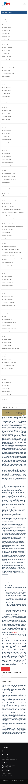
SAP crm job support (6, 90)
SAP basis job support (7, 47)
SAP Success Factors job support (9, 167)
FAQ (3, 750)
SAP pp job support (6, 21)
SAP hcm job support (6, 59)
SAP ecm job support (6, 159)
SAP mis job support (6, 79)
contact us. (14, 632)
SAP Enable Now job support (8, 255)
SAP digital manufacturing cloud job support (11, 252)
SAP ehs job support (6, 30)
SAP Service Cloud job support (8, 173)
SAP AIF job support (6, 203)
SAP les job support (6, 87)
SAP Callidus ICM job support (8, 206)
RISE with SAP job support (7, 368)
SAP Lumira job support (7, 319)
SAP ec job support (6, 93)
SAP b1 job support (6, 150)
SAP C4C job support (6, 379)
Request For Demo (6, 675)
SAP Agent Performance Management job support (13, 212)
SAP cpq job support (6, 185)
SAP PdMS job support (7, 331)
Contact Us (5, 767)
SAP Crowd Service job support (8, 302)
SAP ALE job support (6, 339)
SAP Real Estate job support (8, 162)
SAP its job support (6, 119)
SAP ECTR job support (7, 240)
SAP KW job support (6, 351)
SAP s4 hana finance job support (9, 64)
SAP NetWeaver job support (8, 73)
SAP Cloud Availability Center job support (10, 348)
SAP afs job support (6, 116)
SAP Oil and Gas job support (8, 365)
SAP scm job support (6, 110)
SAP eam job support (6, 147)
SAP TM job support (6, 170)
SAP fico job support (6, 16)
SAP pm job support (6, 39)
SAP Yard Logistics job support (8, 165)
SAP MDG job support (6, 325)
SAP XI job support (6, 76)
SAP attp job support (6, 215)
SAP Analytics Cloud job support (9, 218)
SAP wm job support (6, 81)
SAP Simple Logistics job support (9, 362)
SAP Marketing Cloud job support (9, 322)
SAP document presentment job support (10, 249)
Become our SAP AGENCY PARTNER (9, 759)
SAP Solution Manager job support (9, 328)
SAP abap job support (7, 61)
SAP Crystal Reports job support (9, 305)
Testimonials (4, 751)
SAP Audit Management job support (10, 187)
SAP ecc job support (6, 156)
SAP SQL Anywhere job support (8, 176)
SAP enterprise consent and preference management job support (13, 258)
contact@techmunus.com (9, 765)
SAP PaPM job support (7, 391)
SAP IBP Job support (6, 388)
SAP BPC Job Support (6, 374)
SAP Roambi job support (7, 290)
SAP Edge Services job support (8, 238)
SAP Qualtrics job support (7, 285)
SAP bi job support (6, 70)
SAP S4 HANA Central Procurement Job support (12, 396)
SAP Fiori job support (6, 153)
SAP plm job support (6, 36)
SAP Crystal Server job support (8, 308)
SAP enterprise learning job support (9, 246)
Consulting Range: (18, 672)
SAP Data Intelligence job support (9, 310)
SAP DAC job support (6, 399)
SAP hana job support (7, 44)
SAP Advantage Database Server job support (11, 209)
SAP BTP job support (6, 359)
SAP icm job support (6, 122)
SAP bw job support (6, 84)
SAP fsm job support (6, 136)
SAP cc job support (6, 127)
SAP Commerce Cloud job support (9, 223)
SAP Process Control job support (9, 179)
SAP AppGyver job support (7, 262)
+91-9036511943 (7, 766)
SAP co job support (6, 19)
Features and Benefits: (7, 672)
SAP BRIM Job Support (7, 371)
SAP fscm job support (6, 102)
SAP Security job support (7, 394)
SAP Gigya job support (7, 276)
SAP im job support (6, 99)
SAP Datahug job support (7, 296)
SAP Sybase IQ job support (7, 229)
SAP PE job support (6, 133)
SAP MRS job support (6, 345)
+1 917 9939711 (7, 773)
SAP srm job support (6, 33)
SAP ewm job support (6, 56)
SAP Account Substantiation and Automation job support (12, 194)
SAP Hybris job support (7, 268)
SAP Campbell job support (7, 299)
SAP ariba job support (7, 145)
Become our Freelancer (7, 757)
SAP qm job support (6, 41)
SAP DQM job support (6, 313)
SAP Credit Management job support (10, 333)
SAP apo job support (6, 53)
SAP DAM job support (6, 235)
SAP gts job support (6, 142)
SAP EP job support (6, 353)
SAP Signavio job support (7, 270)
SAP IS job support (6, 96)
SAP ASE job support (6, 197)
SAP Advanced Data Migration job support (11, 200)
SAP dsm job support (6, 232)
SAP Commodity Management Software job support (13, 226)
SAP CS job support (6, 107)
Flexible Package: (5, 668)
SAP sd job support (6, 24)
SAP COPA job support (7, 336)
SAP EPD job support (6, 316)
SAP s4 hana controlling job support (10, 67)
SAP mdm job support (7, 124)
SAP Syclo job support (7, 288)
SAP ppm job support (6, 182)
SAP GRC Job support (6, 382)
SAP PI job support (6, 356)
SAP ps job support (6, 50)
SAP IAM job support (6, 220)
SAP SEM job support (6, 104)
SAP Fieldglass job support (8, 282)
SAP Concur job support (7, 293)
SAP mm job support (6, 27)
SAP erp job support (6, 139)
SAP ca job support (6, 113)
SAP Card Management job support (9, 190)
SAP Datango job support (7, 265)
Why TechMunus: (15, 668)
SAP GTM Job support (7, 385)
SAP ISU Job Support (6, 376)
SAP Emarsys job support (7, 279)
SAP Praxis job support (7, 273)
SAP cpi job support (6, 130)
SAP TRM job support (6, 342)
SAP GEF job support (6, 243)
